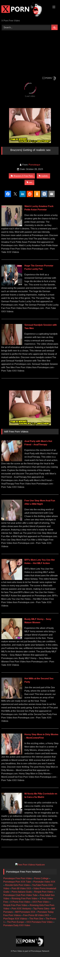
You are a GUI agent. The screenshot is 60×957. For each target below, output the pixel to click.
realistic (44, 176)
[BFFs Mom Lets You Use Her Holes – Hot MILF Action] (11, 579)
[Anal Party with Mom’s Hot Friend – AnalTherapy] (11, 460)
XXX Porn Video (40, 902)
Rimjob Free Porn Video (15, 905)
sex (30, 182)
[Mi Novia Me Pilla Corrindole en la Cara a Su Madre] (11, 813)
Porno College (41, 878)
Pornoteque (34, 165)
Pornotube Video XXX (44, 882)
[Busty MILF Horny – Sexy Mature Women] (11, 638)
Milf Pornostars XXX (25, 912)
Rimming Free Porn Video (24, 898)
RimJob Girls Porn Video (17, 885)
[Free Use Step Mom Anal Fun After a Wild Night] (11, 520)
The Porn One (36, 918)
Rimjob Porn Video (43, 892)
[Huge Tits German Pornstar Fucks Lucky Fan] (11, 285)
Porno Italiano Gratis (22, 892)
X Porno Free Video (20, 902)
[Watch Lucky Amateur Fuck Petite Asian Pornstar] (11, 225)
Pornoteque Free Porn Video (17, 878)
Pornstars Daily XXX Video (16, 925)
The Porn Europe (15, 922)
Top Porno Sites (41, 908)
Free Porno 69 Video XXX (36, 915)
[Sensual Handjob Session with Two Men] (11, 344)
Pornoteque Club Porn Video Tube (20, 895)
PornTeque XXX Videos (15, 918)
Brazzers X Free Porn (23, 176)
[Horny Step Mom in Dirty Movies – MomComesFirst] (11, 754)
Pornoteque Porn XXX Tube (17, 882)
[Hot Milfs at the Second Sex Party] (11, 698)
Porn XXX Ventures (21, 908)
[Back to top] (51, 948)
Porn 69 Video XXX (21, 888)
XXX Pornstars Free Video (39, 922)
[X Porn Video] (24, 9)
